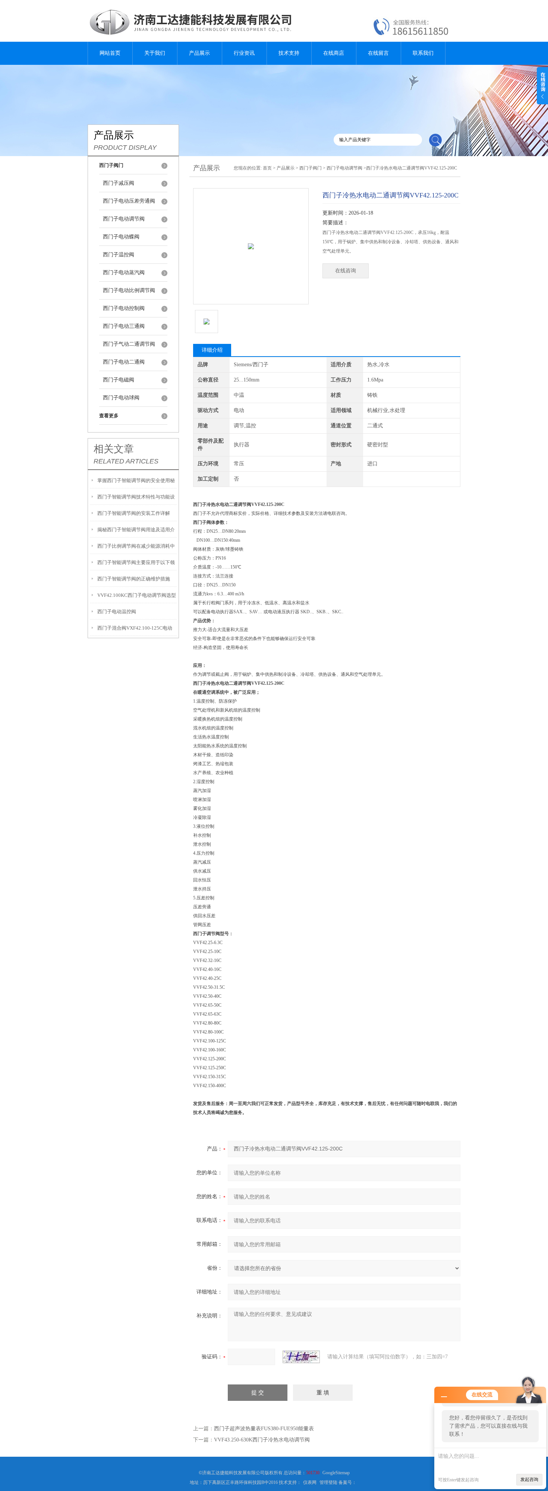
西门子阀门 (310, 168)
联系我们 (423, 53)
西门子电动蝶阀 (121, 237)
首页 (267, 168)
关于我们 (154, 53)
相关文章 (114, 449)
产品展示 (199, 53)
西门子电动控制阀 (124, 308)
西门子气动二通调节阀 (129, 344)
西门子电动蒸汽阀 (124, 272)
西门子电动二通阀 (124, 362)
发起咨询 (529, 1479)
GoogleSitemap (336, 1472)
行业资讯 (244, 53)
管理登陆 (328, 1482)
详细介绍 (212, 350)
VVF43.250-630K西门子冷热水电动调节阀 (262, 1440)
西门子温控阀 (118, 254)
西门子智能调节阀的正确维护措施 (133, 579)
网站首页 (110, 53)
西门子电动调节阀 (124, 219)
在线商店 (333, 53)
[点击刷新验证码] (301, 1357)
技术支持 (288, 53)
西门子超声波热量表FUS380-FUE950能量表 (264, 1428)
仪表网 (309, 1482)
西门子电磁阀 (118, 380)
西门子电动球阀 (121, 398)
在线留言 (378, 53)
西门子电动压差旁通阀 (129, 201)
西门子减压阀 (118, 183)
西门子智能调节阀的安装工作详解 (133, 513)
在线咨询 (345, 270)
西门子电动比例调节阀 (129, 290)
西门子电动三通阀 (124, 326)
